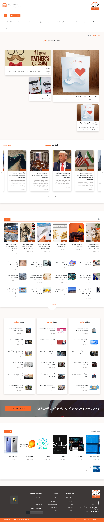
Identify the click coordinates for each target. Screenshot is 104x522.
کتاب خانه (27, 22)
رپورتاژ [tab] (7, 220)
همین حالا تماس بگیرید (17, 409)
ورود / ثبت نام (15, 15)
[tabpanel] (18, 170)
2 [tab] (48, 196)
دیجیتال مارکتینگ (62, 22)
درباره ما (18, 22)
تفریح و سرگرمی (38, 22)
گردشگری (49, 22)
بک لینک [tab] (8, 432)
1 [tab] (46, 196)
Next (2, 173)
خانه (7, 29)
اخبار (92, 22)
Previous (102, 173)
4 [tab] (53, 196)
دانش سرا (84, 22)
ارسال (28, 513)
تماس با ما (9, 22)
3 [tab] (51, 196)
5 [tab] (55, 196)
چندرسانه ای (74, 22)
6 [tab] (58, 196)
